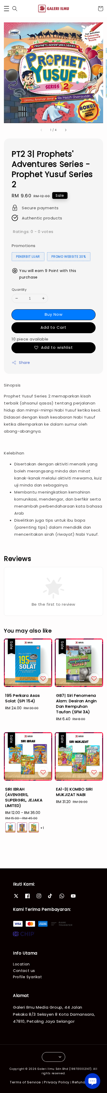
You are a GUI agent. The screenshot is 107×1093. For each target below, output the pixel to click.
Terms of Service (25, 1082)
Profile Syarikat (27, 977)
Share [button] (24, 362)
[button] (6, 8)
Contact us (24, 970)
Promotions (24, 245)
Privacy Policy (56, 1082)
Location (21, 964)
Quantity (19, 289)
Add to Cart (53, 327)
